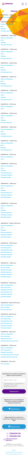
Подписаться (14, 391)
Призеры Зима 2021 (6, 270)
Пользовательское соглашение (14, 452)
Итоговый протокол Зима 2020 (9, 341)
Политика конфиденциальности (14, 454)
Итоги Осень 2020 (6, 350)
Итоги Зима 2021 (5, 267)
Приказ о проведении (7, 17)
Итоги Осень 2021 (6, 287)
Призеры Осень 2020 (7, 352)
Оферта (14, 450)
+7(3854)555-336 (15, 433)
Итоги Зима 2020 (5, 336)
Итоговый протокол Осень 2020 (10, 354)
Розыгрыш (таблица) (6, 175)
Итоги (2, 26)
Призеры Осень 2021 (6, 289)
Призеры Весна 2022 (7, 250)
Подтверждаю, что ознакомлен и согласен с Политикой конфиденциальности (14, 385)
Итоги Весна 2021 (6, 318)
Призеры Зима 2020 (6, 338)
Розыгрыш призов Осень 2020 (9, 357)
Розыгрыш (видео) (6, 177)
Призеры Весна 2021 (6, 321)
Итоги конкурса (5, 307)
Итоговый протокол (6, 31)
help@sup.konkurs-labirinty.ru (12, 439)
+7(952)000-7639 (15, 436)
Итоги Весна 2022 (6, 247)
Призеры (3, 28)
